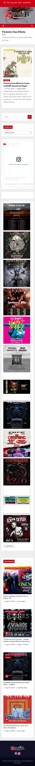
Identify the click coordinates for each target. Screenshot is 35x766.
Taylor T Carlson (22, 644)
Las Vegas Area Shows (12, 611)
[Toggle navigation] (32, 25)
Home (4, 34)
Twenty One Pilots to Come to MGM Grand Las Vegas (16, 84)
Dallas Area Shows (11, 568)
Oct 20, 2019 (10, 88)
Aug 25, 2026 (10, 601)
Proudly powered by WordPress (11, 761)
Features (6, 80)
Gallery (20, 568)
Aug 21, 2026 (10, 731)
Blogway (28, 761)
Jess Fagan (21, 601)
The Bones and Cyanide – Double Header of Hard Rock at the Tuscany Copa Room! (17, 641)
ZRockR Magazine (10, 184)
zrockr (20, 184)
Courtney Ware (22, 687)
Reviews (27, 568)
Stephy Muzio (21, 88)
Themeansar (17, 762)
